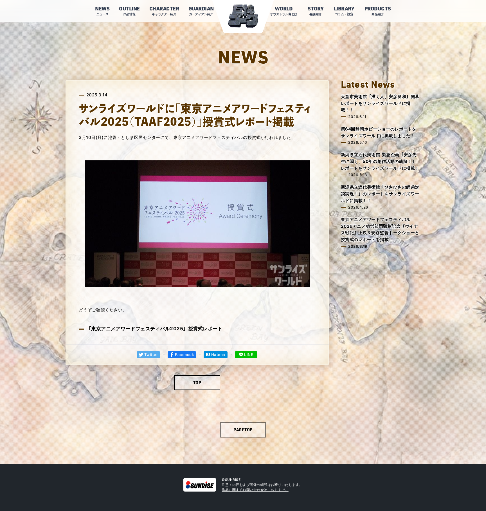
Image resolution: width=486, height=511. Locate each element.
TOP (197, 382)
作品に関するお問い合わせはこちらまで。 (255, 490)
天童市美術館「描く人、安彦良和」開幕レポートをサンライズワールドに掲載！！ (380, 103)
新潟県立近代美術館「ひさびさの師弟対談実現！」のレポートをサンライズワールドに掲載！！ (380, 193)
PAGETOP (243, 429)
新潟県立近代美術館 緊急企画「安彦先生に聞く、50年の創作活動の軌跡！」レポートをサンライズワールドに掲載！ (380, 161)
